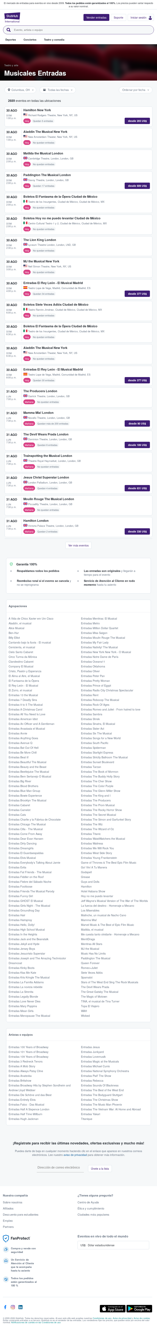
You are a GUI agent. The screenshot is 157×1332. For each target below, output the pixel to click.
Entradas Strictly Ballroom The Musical (104, 757)
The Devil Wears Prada (95, 987)
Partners (8, 1226)
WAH (84, 1011)
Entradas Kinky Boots (21, 968)
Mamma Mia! (89, 920)
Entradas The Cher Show (96, 781)
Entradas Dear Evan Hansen (26, 838)
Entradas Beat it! (19, 757)
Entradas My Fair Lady (95, 642)
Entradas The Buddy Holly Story (100, 776)
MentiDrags (88, 939)
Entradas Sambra (91, 714)
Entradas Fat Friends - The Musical (30, 872)
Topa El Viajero (90, 1006)
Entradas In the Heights (23, 934)
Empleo (8, 1220)
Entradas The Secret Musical (98, 815)
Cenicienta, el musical (22, 647)
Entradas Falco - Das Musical (26, 1104)
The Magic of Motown (94, 996)
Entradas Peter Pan (93, 676)
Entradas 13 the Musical (23, 695)
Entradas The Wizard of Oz (97, 829)
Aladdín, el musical (20, 623)
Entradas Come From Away (25, 834)
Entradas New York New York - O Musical (106, 652)
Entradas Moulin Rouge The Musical (103, 637)
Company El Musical (21, 666)
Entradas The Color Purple (97, 786)
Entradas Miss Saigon (94, 633)
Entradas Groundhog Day (24, 910)
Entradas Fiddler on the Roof (26, 877)
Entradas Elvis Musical (22, 858)
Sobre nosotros (12, 1202)
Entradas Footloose (20, 886)
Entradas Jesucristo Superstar (27, 953)
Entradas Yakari (90, 1114)
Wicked (85, 1016)
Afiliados (8, 1208)
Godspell (86, 872)
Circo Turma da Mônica (23, 657)
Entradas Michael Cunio (95, 1066)
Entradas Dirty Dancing (23, 843)
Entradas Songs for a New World (101, 738)
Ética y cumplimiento (91, 1208)
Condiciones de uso (102, 1318)
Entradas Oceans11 (93, 661)
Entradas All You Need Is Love (27, 714)
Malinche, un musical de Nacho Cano (103, 915)
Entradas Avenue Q (20, 743)
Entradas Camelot (19, 810)
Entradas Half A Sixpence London (29, 1109)
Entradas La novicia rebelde (26, 987)
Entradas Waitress (92, 843)
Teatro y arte (11, 65)
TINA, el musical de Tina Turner (100, 1001)
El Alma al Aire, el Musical (24, 676)
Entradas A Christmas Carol (25, 709)
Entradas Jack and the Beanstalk (28, 939)
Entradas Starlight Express (97, 752)
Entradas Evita (17, 867)
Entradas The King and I (95, 795)
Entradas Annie (18, 733)
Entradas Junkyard (92, 1052)
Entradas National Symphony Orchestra (105, 1071)
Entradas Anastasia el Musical (27, 728)
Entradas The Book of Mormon (99, 771)
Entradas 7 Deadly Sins (23, 700)
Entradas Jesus (90, 1047)
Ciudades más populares (93, 1214)
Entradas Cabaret (19, 805)
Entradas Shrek (90, 719)
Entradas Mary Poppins (23, 1006)
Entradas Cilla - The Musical (26, 829)
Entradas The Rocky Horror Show (101, 810)
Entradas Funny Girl (21, 896)
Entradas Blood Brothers (23, 786)
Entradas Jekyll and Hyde (24, 944)
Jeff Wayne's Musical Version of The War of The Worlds (114, 901)
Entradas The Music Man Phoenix (101, 1104)
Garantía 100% (26, 564)
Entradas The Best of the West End (102, 1090)
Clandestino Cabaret (21, 661)
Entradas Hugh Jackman (23, 1119)
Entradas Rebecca (92, 1080)
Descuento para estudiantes (21, 1214)
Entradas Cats (17, 815)
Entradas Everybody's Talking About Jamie (34, 862)
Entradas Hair (17, 915)
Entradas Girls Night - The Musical (29, 905)
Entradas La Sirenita (21, 992)
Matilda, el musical (92, 929)
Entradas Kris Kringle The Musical (29, 977)
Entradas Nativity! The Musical (99, 647)
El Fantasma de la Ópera (24, 681)
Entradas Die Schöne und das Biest (30, 1095)
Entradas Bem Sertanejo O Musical (30, 776)
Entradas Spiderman (93, 748)
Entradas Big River (20, 781)
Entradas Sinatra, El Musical (98, 724)
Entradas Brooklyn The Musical (27, 800)
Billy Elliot (14, 637)
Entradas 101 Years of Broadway (28, 1052)
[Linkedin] (20, 1308)
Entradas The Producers (96, 800)
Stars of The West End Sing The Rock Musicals (109, 982)
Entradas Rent (89, 695)
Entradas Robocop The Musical (100, 700)
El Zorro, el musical (20, 690)
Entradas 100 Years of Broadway (28, 1047)
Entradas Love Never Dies (24, 1001)
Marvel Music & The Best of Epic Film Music (107, 925)
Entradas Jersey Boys (22, 949)
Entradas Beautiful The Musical (27, 762)
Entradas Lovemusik (93, 1056)
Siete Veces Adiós (92, 972)
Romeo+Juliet (89, 968)
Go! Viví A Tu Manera (94, 867)
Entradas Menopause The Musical (29, 1016)
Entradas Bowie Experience (25, 795)
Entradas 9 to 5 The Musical (26, 704)
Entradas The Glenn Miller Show (100, 791)
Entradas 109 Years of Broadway (28, 1056)
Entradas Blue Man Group (24, 791)
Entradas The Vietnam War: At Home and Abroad (111, 1109)
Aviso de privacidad (122, 1318)
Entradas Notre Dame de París (99, 657)
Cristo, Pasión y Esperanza (25, 671)
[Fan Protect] (16, 1239)
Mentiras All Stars (91, 944)
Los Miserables (90, 910)
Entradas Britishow (20, 1080)
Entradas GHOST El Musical (26, 901)
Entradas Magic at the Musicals (100, 1061)
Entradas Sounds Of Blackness (100, 1085)
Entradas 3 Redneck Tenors (26, 1061)
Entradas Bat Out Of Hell (23, 748)
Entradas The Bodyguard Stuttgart (102, 1095)
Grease (85, 877)
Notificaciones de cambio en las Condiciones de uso (36, 1322)
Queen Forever (90, 963)
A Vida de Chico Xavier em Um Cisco (31, 618)
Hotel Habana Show (93, 891)
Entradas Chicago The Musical (27, 824)
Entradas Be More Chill (23, 752)
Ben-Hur (14, 633)
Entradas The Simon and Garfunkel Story (106, 819)
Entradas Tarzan (91, 767)
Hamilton (86, 886)
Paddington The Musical (95, 958)
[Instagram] (13, 1308)
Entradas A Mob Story (22, 1066)
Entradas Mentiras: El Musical (99, 618)
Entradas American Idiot (23, 719)
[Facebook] (5, 1308)
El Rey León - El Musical (23, 685)
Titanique (86, 1119)
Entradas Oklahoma (93, 666)
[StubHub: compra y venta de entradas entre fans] (12, 17)
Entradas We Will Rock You (97, 848)
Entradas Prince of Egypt (96, 685)
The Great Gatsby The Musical (99, 992)
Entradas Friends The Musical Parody (31, 891)
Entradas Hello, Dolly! (22, 925)
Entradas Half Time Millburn (25, 1114)
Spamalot (86, 977)
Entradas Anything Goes (23, 738)
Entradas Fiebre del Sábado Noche (30, 882)
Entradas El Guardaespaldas (26, 853)
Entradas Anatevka (20, 1076)
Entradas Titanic (91, 834)
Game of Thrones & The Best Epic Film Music (108, 862)
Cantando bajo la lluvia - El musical (30, 642)
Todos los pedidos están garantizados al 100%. (90, 3)
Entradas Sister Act (92, 728)
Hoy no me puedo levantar (97, 896)
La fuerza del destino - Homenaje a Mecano (107, 905)
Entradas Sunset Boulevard (97, 762)
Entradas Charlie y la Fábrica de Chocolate (35, 819)
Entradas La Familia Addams (26, 982)
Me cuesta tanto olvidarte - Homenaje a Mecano (110, 934)
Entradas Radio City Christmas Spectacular (107, 690)
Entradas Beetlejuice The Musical (29, 771)
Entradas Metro (90, 623)
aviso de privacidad (75, 1155)
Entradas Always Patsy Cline (26, 1071)
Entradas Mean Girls (21, 1011)
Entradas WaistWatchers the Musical (103, 838)
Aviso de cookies (142, 1318)
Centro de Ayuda (88, 1202)
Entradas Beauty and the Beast (27, 767)
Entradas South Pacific (94, 743)
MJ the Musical (90, 949)
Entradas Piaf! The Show (96, 1076)
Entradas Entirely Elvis (22, 1100)
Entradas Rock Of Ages (95, 704)
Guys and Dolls (90, 882)
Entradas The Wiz (92, 824)
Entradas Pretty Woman (95, 681)
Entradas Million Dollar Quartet (99, 628)
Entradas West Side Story (96, 853)
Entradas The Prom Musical (98, 805)
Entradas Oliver (90, 671)
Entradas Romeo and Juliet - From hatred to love (110, 709)
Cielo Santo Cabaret (21, 652)
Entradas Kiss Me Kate (22, 972)
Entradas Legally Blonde (23, 996)
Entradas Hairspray (20, 920)
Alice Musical (16, 628)
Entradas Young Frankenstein (99, 858)
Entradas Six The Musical (96, 733)
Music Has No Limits (93, 953)
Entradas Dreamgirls (21, 848)
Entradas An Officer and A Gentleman (31, 724)
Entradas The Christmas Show (99, 1100)
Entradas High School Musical (27, 929)
